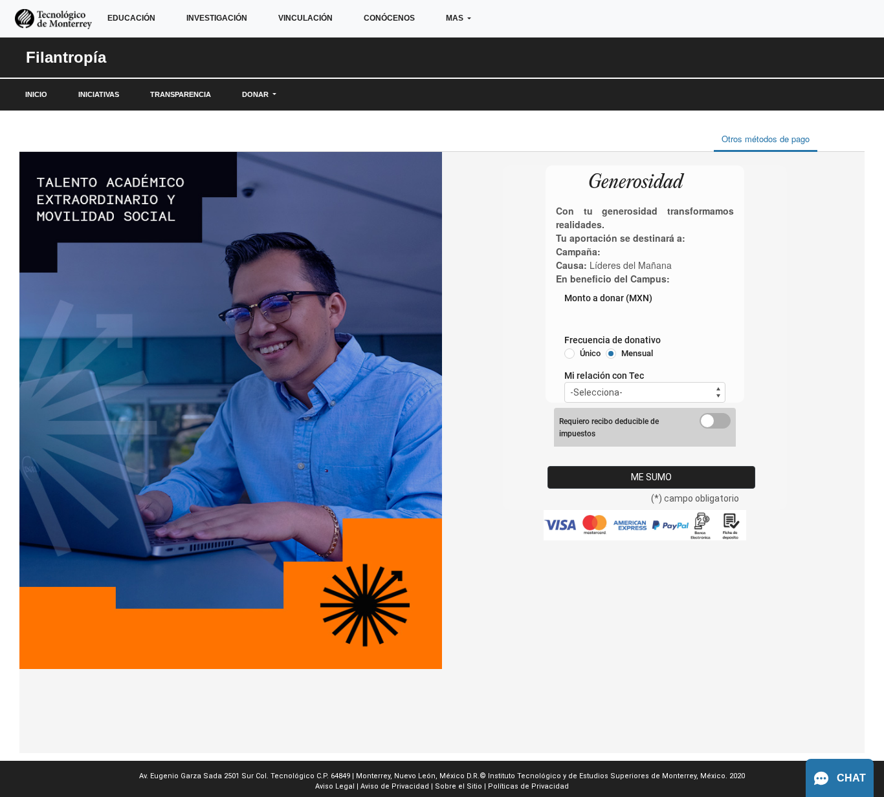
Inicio (36, 94)
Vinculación (305, 18)
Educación (131, 18)
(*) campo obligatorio (695, 498)
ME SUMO (651, 477)
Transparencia (180, 94)
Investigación (216, 18)
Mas (455, 18)
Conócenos (389, 18)
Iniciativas (98, 94)
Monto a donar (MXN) (608, 298)
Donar (256, 94)
